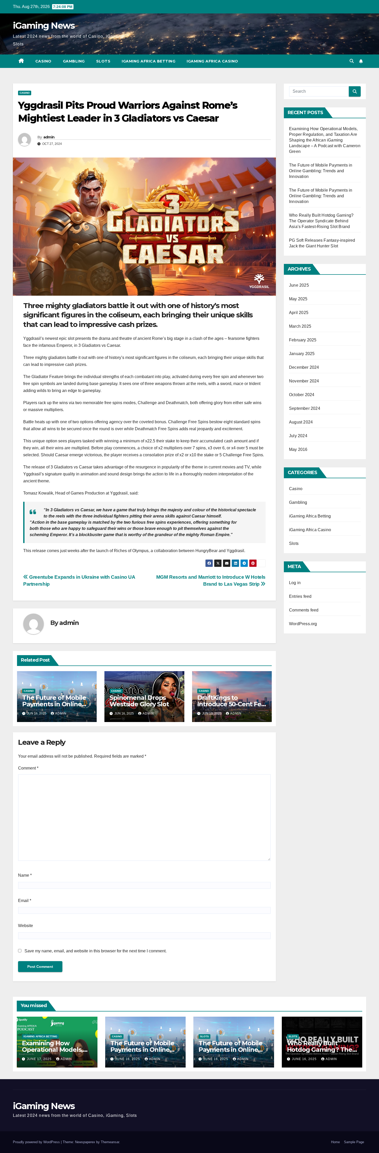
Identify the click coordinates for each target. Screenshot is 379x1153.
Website (25, 925)
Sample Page (354, 1142)
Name (25, 875)
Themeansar (110, 1142)
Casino (43, 61)
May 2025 (298, 299)
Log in (295, 583)
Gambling (74, 61)
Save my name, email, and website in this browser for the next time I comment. (95, 951)
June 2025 (299, 285)
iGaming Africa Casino (212, 61)
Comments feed (304, 610)
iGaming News (44, 25)
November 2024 (304, 381)
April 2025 (298, 312)
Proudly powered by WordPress (37, 1142)
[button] (352, 61)
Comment (28, 768)
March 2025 (300, 326)
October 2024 (301, 395)
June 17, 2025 (40, 1059)
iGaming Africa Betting (148, 61)
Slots (103, 61)
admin (49, 137)
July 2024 (298, 436)
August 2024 (301, 422)
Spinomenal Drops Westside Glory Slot (139, 701)
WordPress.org (303, 624)
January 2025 (302, 353)
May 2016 (298, 449)
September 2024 (304, 408)
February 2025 (303, 340)
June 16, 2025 (128, 1059)
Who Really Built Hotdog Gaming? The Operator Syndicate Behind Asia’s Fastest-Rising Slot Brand (321, 221)
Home (335, 1142)
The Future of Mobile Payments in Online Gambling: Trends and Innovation (320, 171)
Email (24, 900)
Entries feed (300, 596)
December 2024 (304, 367)
